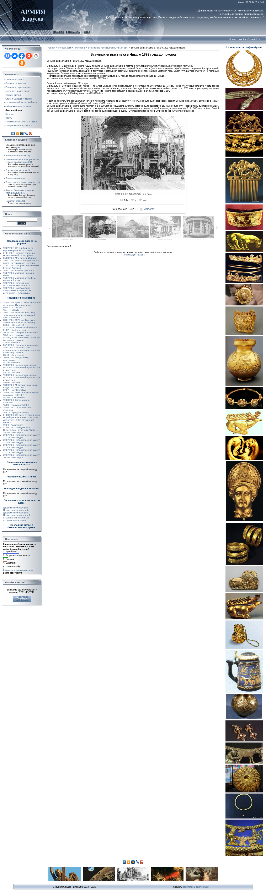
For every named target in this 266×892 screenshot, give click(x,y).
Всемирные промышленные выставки (108, 47)
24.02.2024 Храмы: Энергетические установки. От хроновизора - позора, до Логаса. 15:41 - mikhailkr (22, 306)
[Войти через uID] (7, 56)
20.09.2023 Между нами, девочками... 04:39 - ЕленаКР (16, 360)
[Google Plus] (30, 133)
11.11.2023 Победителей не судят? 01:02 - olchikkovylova (21, 328)
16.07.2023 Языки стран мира (18, 270)
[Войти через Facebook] (21, 56)
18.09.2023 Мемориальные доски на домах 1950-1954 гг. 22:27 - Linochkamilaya (20, 387)
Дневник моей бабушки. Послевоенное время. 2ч (16, 508)
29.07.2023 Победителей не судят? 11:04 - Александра (21, 446)
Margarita (149, 209)
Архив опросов (25, 570)
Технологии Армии (15, 178)
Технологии (79, 47)
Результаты (9, 570)
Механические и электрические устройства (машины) (22, 160)
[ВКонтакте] (13, 133)
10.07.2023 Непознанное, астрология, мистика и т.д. (17, 284)
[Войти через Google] (36, 55)
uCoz (206, 887)
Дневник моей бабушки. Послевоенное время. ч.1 (16, 513)
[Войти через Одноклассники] (22, 63)
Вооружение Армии (16, 155)
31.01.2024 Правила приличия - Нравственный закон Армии (19, 254)
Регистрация (73, 32)
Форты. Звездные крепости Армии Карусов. (20, 191)
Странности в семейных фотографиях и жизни (16, 518)
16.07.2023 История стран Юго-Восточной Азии (19, 279)
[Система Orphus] (22, 597)
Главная (59, 32)
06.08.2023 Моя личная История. (20, 258)
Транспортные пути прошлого (21, 182)
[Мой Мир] (22, 133)
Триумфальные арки (16, 170)
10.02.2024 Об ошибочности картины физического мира (18, 249)
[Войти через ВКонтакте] (14, 56)
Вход (86, 32)
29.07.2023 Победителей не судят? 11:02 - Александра (21, 451)
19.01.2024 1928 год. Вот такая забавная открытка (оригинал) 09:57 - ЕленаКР (19, 315)
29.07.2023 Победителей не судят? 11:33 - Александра (21, 436)
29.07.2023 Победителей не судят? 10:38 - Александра (21, 456)
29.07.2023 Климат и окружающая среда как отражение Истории (21, 261)
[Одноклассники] (17, 133)
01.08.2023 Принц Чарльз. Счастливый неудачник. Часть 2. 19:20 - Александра (20, 430)
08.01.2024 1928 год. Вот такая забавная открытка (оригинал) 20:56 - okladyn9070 (19, 322)
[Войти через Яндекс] (29, 56)
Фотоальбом (64, 47)
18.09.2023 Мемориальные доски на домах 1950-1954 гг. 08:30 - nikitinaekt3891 (20, 395)
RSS (257, 39)
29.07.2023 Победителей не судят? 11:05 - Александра (21, 441)
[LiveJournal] (26, 133)
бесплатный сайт (192, 887)
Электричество (14, 201)
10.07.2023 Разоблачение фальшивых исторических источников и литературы (17, 290)
